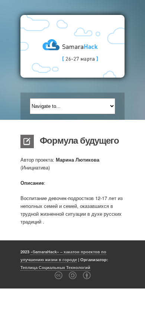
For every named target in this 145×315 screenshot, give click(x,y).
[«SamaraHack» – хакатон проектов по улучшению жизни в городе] (72, 46)
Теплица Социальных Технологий (55, 267)
